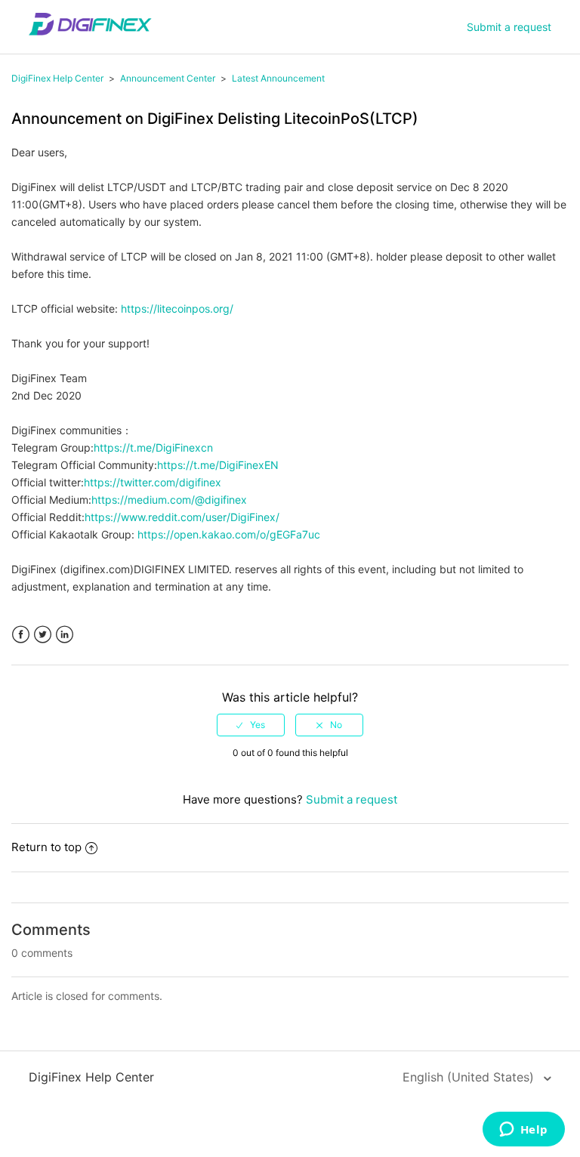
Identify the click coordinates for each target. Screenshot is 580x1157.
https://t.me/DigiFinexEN (218, 464)
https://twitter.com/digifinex (152, 482)
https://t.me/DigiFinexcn (153, 447)
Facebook (20, 634)
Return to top (46, 847)
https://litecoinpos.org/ (177, 308)
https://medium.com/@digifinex (169, 499)
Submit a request (509, 26)
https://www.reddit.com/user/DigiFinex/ (182, 517)
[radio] (251, 725)
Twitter (42, 634)
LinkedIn (64, 634)
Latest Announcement (278, 78)
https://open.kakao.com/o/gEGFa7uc (228, 534)
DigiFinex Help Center (57, 78)
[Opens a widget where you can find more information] (523, 1130)
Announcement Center (167, 78)
